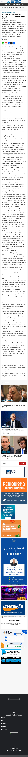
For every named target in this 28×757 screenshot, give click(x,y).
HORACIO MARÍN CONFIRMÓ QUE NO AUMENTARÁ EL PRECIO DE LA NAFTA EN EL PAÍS (13, 431)
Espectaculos (4, 729)
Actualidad (4, 12)
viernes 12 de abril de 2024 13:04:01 (9, 20)
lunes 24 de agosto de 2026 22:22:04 (9, 433)
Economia (3, 723)
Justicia (8, 400)
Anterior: (13, 366)
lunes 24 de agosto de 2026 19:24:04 (9, 458)
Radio (2, 720)
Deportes (3, 726)
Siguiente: (14, 374)
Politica (13, 12)
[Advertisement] (14, 679)
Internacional (9, 12)
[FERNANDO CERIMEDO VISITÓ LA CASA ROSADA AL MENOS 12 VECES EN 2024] (14, 445)
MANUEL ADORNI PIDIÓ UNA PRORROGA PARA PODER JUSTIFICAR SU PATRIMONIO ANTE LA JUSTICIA (14, 405)
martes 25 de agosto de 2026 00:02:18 (9, 408)
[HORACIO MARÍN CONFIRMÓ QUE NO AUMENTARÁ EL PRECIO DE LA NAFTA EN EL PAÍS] (14, 419)
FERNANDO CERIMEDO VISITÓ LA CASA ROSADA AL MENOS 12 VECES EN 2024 (12, 456)
